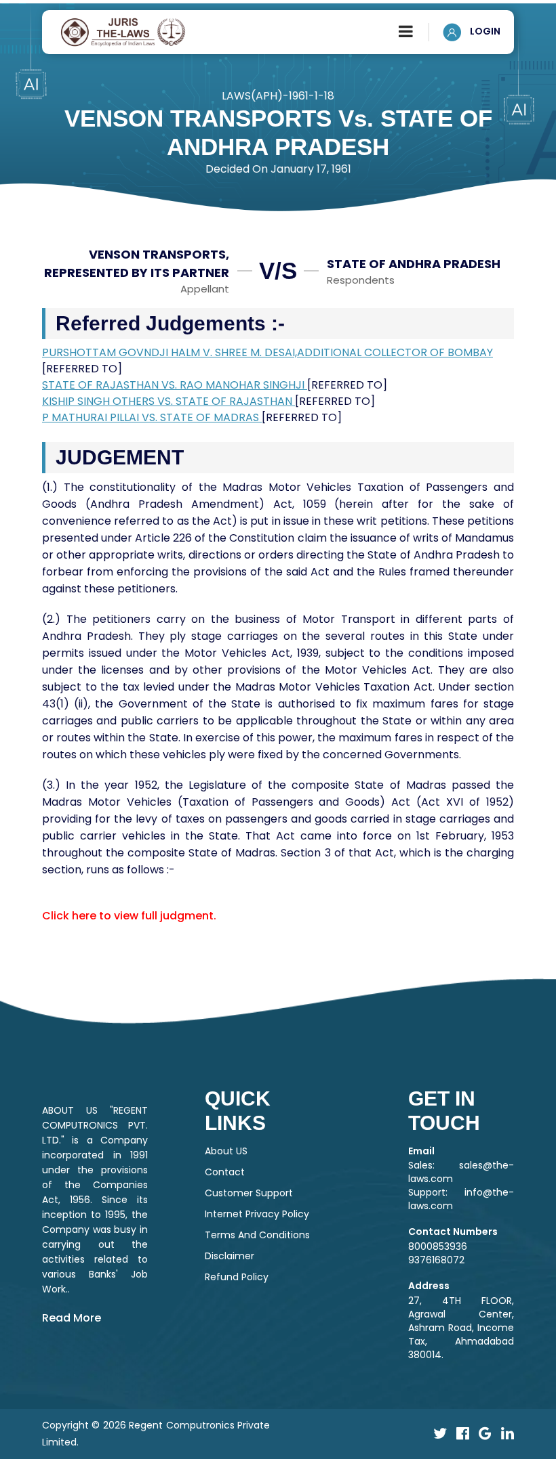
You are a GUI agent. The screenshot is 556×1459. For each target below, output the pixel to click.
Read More (71, 1318)
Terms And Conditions (257, 1234)
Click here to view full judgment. (129, 915)
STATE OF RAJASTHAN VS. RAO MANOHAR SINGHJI (174, 385)
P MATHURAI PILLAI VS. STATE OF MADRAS (152, 417)
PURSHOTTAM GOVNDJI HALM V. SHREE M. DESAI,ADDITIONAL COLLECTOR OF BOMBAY (267, 352)
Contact (225, 1172)
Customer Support (249, 1193)
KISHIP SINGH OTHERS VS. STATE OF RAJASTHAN (168, 401)
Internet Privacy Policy (257, 1213)
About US (226, 1151)
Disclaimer (229, 1255)
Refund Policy (237, 1276)
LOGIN (484, 31)
